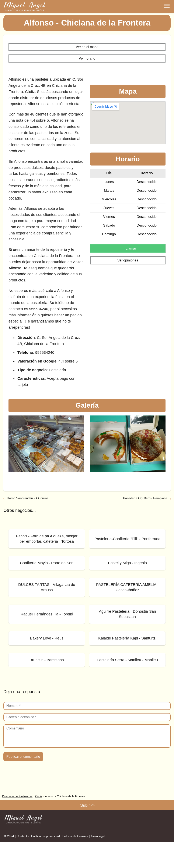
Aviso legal (98, 836)
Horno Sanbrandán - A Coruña (27, 498)
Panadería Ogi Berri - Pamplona (145, 498)
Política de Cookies (75, 836)
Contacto (23, 836)
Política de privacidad (45, 836)
